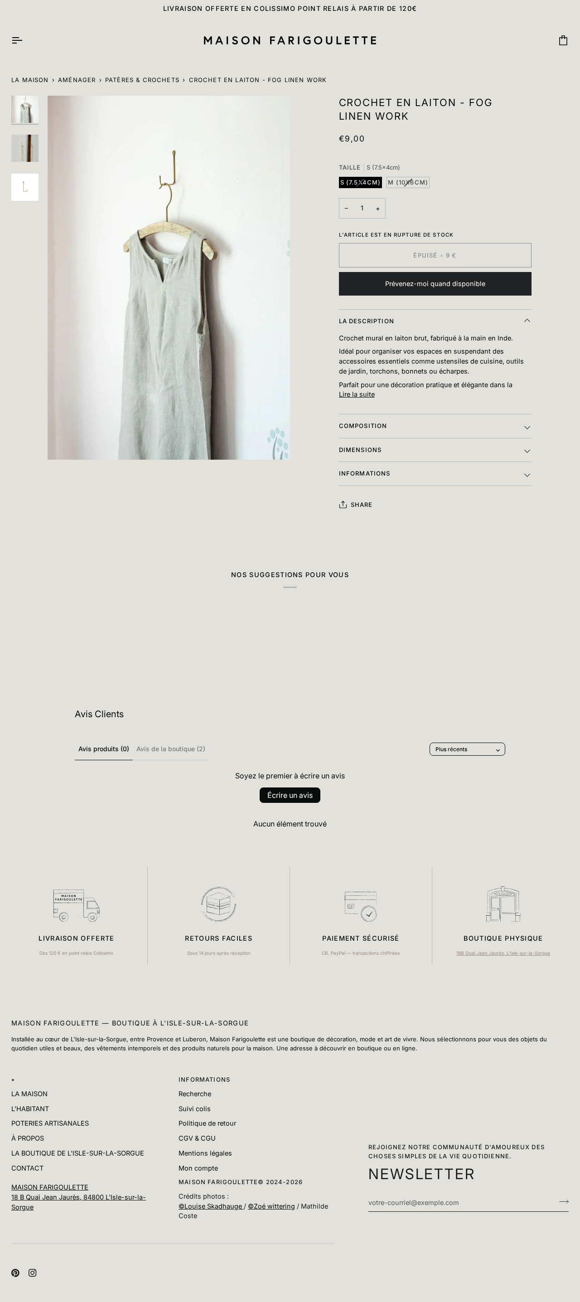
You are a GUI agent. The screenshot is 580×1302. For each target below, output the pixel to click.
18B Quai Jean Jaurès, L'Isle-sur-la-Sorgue (503, 953)
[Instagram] (33, 1273)
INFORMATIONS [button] (204, 1079)
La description (366, 321)
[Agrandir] (169, 278)
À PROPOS (27, 1138)
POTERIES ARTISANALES (50, 1123)
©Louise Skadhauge (211, 1206)
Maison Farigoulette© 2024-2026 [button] (241, 1181)
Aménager (77, 79)
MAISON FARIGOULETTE (49, 1187)
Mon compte (198, 1168)
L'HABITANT (30, 1109)
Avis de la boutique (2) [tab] (170, 749)
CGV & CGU (197, 1138)
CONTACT (27, 1168)
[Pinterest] (15, 1273)
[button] (89, 1180)
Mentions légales (205, 1153)
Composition (363, 425)
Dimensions (360, 449)
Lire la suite (357, 394)
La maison (30, 79)
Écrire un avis (290, 795)
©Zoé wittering (271, 1206)
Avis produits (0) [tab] (103, 749)
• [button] (13, 1079)
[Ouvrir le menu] (25, 40)
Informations (365, 473)
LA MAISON (29, 1094)
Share (362, 504)
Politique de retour (207, 1123)
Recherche (195, 1094)
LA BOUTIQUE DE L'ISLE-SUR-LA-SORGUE (77, 1153)
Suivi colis (195, 1109)
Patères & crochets (142, 79)
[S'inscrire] (561, 1201)
